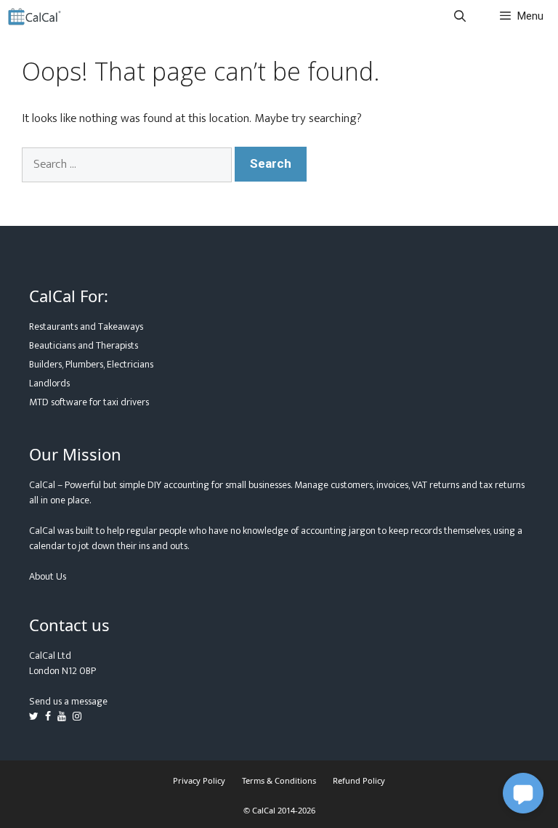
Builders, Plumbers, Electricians (91, 364)
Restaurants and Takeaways (86, 326)
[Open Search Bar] (460, 16)
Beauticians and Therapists (83, 345)
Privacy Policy (199, 780)
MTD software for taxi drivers (89, 402)
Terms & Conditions (279, 780)
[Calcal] (34, 16)
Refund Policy (359, 780)
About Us (47, 576)
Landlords (49, 383)
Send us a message (68, 701)
